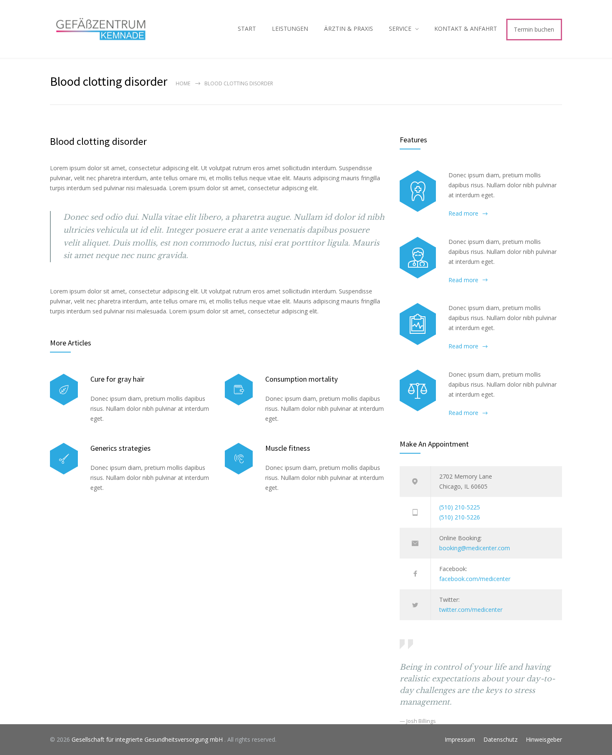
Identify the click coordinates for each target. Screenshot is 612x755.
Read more (463, 213)
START (247, 28)
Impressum (460, 739)
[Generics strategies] (64, 459)
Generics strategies (120, 448)
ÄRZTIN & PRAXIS (348, 28)
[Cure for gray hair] (64, 390)
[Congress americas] (418, 323)
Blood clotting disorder (98, 141)
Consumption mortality (301, 379)
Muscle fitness (287, 448)
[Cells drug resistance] (418, 257)
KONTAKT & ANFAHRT (465, 28)
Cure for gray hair (117, 379)
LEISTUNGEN (290, 28)
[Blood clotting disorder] (418, 191)
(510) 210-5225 (459, 507)
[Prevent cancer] (418, 390)
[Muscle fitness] (239, 459)
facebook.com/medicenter (474, 579)
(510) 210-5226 (459, 517)
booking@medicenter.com (474, 548)
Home (183, 83)
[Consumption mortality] (239, 390)
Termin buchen (534, 29)
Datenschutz (500, 739)
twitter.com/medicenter (471, 609)
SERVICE (400, 28)
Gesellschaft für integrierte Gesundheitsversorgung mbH (148, 739)
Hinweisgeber (544, 739)
